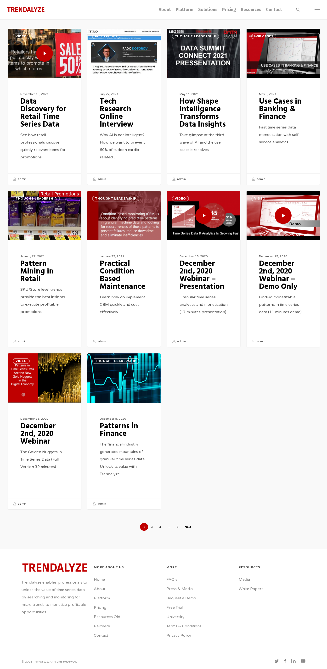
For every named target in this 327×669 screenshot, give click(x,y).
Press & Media (179, 588)
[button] (317, 9)
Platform (102, 598)
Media (244, 579)
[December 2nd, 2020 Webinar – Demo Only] (283, 269)
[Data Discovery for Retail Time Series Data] (44, 107)
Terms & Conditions (184, 626)
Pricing (100, 607)
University (175, 616)
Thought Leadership (195, 36)
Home (99, 579)
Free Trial (174, 607)
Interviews (106, 36)
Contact (101, 635)
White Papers (251, 588)
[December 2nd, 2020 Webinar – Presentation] (203, 269)
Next (188, 527)
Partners (102, 626)
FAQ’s (171, 579)
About (99, 588)
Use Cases (263, 36)
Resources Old (107, 616)
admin (22, 179)
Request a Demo (181, 598)
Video (21, 36)
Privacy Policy (178, 635)
